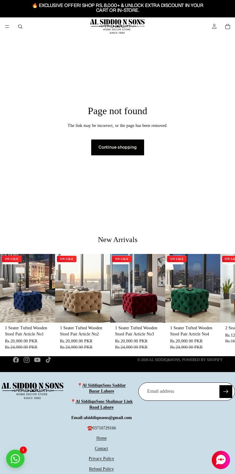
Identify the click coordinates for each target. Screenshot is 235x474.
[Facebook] (16, 360)
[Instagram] (26, 360)
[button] (221, 460)
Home (101, 438)
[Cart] (227, 26)
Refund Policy (101, 469)
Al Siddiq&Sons (164, 360)
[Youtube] (37, 360)
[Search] (20, 26)
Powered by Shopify (202, 360)
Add (50, 313)
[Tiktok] (48, 360)
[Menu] (7, 27)
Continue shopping (118, 147)
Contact (101, 448)
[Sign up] (225, 391)
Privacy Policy (101, 458)
